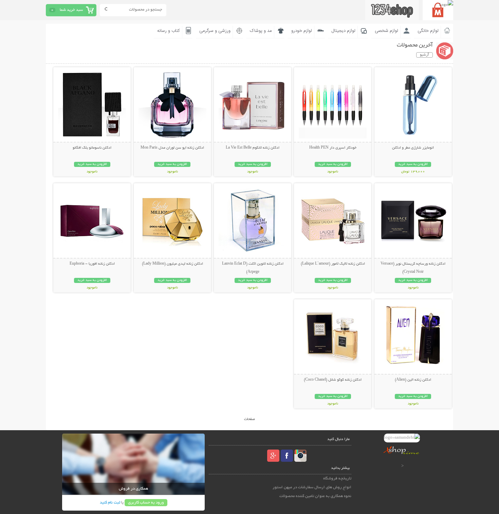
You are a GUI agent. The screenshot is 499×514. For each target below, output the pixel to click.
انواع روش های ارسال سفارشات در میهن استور (312, 487)
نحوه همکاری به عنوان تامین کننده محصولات (315, 496)
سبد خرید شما (71, 10)
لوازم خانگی (428, 31)
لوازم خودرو (301, 31)
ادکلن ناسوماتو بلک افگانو (92, 148)
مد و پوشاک (261, 31)
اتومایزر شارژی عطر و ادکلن (413, 148)
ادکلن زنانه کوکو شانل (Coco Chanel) (333, 380)
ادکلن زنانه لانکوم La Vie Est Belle (252, 148)
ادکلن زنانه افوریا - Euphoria (92, 264)
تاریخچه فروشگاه (337, 478)
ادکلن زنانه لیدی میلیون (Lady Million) (172, 264)
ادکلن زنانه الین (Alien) (413, 380)
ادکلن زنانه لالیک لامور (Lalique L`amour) (333, 264)
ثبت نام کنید (110, 502)
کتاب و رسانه (168, 31)
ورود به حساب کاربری (146, 502)
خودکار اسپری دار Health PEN (332, 148)
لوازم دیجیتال (343, 31)
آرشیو (424, 55)
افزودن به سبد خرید (413, 164)
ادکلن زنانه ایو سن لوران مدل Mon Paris (172, 148)
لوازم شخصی (386, 31)
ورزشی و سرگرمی (214, 31)
